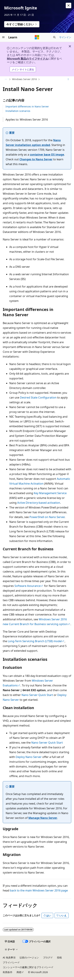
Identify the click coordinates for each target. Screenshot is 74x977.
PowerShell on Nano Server (47, 517)
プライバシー (10, 962)
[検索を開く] (54, 37)
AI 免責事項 (9, 957)
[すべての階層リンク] (6, 79)
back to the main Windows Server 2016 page (39, 890)
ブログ (46, 957)
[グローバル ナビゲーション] (3, 37)
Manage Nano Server (42, 818)
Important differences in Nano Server (27, 106)
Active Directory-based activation (38, 503)
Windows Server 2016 (24, 79)
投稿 (59, 957)
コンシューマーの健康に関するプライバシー (27, 967)
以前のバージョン (29, 957)
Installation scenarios (18, 111)
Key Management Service (50, 493)
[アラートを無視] (68, 5)
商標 (19, 972)
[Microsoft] (37, 37)
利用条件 (7, 972)
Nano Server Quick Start (37, 695)
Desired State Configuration (38, 397)
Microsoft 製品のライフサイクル (27, 58)
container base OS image (47, 154)
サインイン (65, 37)
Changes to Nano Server (35, 159)
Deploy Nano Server (29, 757)
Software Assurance (27, 586)
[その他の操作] (68, 79)
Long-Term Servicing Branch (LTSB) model (35, 641)
